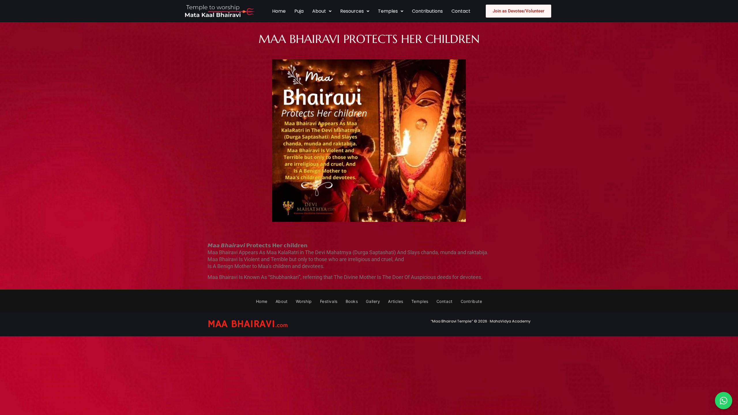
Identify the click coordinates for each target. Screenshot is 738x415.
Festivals (329, 301)
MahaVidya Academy (510, 321)
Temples (388, 11)
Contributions (427, 11)
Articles (395, 301)
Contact (460, 11)
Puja (299, 11)
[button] (322, 11)
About (319, 11)
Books (352, 301)
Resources (352, 11)
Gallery (373, 301)
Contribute (471, 301)
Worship (304, 301)
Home (279, 11)
